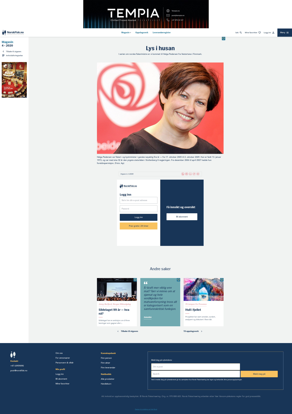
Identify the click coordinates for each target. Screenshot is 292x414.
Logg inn (267, 32)
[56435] (135, 279)
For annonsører (63, 358)
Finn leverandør (108, 367)
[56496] (222, 279)
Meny (282, 32)
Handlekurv (106, 384)
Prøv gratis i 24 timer (138, 226)
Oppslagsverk (141, 32)
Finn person (106, 358)
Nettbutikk (106, 374)
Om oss (59, 353)
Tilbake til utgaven (13, 51)
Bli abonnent (182, 216)
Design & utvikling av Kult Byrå (146, 409)
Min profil (60, 369)
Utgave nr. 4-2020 (126, 174)
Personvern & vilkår (65, 362)
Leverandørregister (162, 32)
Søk (237, 32)
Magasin (125, 32)
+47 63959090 (17, 366)
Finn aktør (105, 363)
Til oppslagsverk (191, 331)
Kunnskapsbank (108, 353)
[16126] (223, 38)
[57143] (178, 279)
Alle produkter (107, 379)
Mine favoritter (251, 32)
